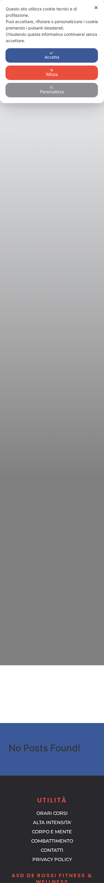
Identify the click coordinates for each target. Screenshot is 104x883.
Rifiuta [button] (52, 74)
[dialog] (52, 51)
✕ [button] (96, 8)
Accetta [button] (51, 57)
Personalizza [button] (52, 91)
